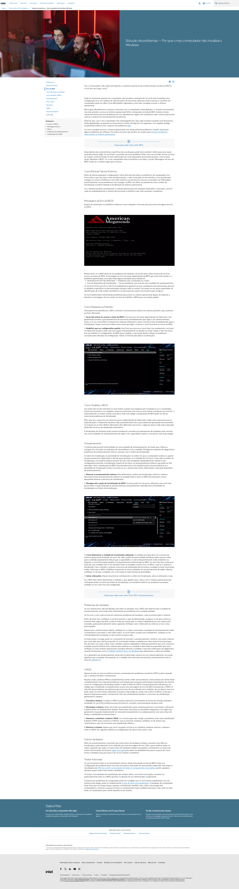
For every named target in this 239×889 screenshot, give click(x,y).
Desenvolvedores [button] (47, 3)
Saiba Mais (49, 115)
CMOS (48, 108)
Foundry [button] (71, 3)
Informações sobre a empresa (70, 863)
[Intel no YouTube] (74, 869)
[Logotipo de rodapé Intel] (49, 871)
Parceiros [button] (61, 3)
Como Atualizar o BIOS (53, 95)
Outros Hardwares (52, 112)
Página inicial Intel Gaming (98, 833)
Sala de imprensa (140, 863)
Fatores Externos (52, 85)
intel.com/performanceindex (82, 879)
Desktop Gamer (115, 833)
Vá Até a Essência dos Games (158, 811)
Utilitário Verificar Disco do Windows (123, 651)
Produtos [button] (13, 3)
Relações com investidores (113, 863)
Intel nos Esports (144, 833)
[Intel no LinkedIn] (70, 869)
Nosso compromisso (88, 863)
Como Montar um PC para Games (110, 811)
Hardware (49, 105)
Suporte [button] (23, 3)
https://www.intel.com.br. (92, 849)
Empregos (161, 863)
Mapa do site (152, 863)
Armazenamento (51, 98)
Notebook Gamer (129, 833)
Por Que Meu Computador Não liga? (61, 811)
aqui (129, 126)
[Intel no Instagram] (79, 869)
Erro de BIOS (50, 89)
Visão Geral (50, 82)
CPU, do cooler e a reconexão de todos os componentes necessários (126, 768)
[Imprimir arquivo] (169, 81)
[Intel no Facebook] (60, 869)
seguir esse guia (118, 750)
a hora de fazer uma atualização (135, 783)
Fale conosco (128, 863)
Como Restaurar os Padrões (55, 92)
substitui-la (96, 660)
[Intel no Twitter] (65, 869)
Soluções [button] (33, 3)
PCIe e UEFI (50, 102)
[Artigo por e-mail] (173, 81)
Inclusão (99, 863)
